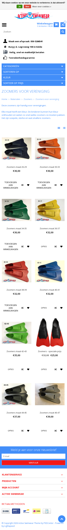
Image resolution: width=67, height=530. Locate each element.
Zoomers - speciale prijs (49, 351)
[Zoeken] (62, 31)
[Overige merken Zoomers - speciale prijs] (50, 318)
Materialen (15, 99)
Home (4, 99)
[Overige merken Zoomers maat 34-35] (16, 196)
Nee (27, 6)
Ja (19, 6)
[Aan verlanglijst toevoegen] (28, 185)
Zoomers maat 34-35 (17, 228)
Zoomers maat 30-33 (50, 167)
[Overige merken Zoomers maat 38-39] (16, 257)
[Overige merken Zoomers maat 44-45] (16, 380)
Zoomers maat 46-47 (50, 412)
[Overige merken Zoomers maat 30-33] (50, 134)
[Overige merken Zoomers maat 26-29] (16, 134)
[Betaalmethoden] (6, 511)
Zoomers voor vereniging (47, 99)
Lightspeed (9, 526)
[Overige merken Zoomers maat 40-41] (50, 257)
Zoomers (28, 99)
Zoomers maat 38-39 (17, 289)
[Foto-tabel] (59, 127)
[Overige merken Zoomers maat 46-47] (50, 380)
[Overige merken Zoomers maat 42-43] (16, 318)
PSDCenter (49, 523)
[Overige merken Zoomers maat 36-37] (50, 196)
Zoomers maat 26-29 (17, 167)
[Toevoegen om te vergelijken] (22, 185)
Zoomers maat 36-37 (50, 228)
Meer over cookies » (41, 6)
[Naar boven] (61, 519)
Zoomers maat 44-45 (17, 412)
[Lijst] (64, 127)
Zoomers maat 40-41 (50, 289)
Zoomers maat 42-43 (17, 351)
